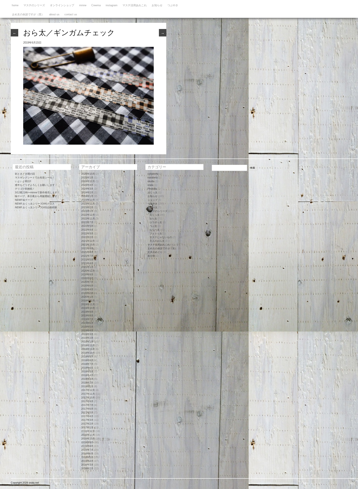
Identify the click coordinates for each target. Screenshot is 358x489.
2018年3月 (87, 379)
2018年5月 (87, 371)
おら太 (153, 218)
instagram (111, 5)
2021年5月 (87, 259)
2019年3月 (87, 334)
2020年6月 (87, 285)
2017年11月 (88, 393)
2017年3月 (87, 420)
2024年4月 (87, 185)
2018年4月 (87, 375)
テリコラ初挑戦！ (25, 188)
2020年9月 (87, 274)
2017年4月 (87, 416)
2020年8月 (87, 278)
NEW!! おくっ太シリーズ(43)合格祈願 (36, 207)
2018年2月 (87, 382)
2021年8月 (87, 252)
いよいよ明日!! (23, 181)
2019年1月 (87, 341)
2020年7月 (87, 282)
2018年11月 (88, 349)
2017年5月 (87, 412)
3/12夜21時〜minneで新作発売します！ (37, 192)
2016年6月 (87, 453)
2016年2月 (87, 468)
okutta (151, 181)
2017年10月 (88, 397)
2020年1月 (87, 296)
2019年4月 (87, 330)
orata (150, 185)
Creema (96, 5)
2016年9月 (87, 442)
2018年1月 (87, 386)
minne (82, 5)
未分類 (151, 255)
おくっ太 (152, 192)
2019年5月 (87, 326)
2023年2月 (87, 207)
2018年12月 (88, 345)
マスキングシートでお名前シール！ (35, 177)
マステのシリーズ (34, 5)
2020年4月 (87, 289)
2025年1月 (87, 177)
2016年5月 (87, 457)
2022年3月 (87, 233)
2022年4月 (87, 229)
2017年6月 (87, 408)
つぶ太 (153, 226)
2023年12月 (88, 200)
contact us (70, 14)
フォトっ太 (156, 233)
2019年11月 (88, 304)
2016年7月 (87, 449)
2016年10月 (88, 438)
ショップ (152, 200)
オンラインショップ (62, 5)
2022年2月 (87, 237)
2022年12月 (88, 214)
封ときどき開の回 (25, 173)
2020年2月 (87, 293)
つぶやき (172, 5)
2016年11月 (88, 434)
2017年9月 (87, 401)
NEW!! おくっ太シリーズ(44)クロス (34, 203)
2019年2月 (87, 337)
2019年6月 (87, 323)
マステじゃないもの (161, 237)
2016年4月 (87, 461)
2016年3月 (87, 464)
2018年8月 (87, 360)
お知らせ (157, 5)
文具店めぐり (155, 252)
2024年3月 (87, 188)
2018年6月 (87, 367)
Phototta (152, 188)
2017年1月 (87, 427)
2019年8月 (87, 315)
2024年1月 (87, 196)
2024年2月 (87, 192)
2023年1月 (87, 211)
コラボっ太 (156, 222)
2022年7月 (87, 222)
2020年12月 (88, 270)
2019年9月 (87, 311)
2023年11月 (88, 203)
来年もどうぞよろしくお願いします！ (36, 185)
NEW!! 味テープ (24, 200)
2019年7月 (87, 319)
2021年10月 (88, 244)
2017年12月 (88, 390)
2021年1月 (87, 267)
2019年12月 (88, 300)
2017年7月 (87, 405)
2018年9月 (87, 356)
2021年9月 (87, 248)
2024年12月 (88, 181)
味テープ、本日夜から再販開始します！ (37, 196)
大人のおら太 (157, 241)
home (15, 5)
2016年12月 (88, 431)
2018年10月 (88, 352)
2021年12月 (88, 241)
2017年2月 (87, 423)
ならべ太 (152, 207)
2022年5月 (87, 226)
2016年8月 (87, 446)
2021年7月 (87, 255)
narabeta (153, 177)
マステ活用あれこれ (134, 5)
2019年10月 (88, 308)
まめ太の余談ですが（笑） (28, 14)
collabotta (153, 173)
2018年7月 (87, 364)
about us (54, 14)
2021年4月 (87, 263)
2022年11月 (88, 218)
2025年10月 (88, 173)
